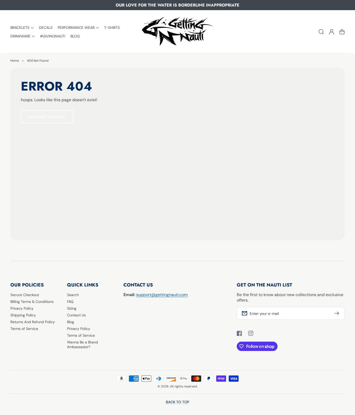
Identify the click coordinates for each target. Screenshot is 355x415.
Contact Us (76, 315)
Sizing (71, 308)
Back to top (177, 402)
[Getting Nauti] (177, 32)
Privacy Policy (22, 308)
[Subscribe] (338, 313)
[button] (22, 27)
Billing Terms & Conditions (32, 301)
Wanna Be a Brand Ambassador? (82, 344)
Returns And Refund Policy (32, 322)
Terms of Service (24, 328)
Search (73, 294)
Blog (70, 322)
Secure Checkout (24, 294)
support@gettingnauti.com (162, 294)
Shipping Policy (23, 315)
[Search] (321, 32)
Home (14, 61)
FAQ (70, 301)
